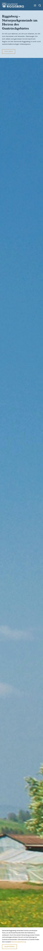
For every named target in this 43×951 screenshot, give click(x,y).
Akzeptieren (9, 947)
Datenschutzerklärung (18, 942)
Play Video (8, 51)
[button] (34, 5)
